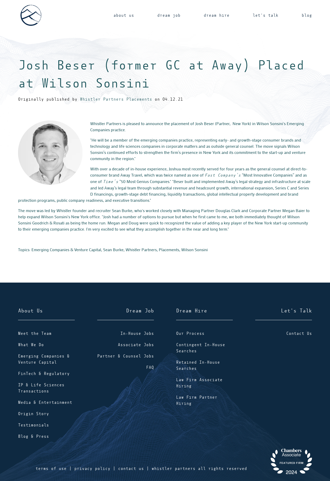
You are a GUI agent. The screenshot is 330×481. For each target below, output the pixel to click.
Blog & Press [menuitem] (33, 436)
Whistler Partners (141, 249)
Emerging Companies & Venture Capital (66, 249)
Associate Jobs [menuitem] (136, 344)
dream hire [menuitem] (216, 15)
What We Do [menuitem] (31, 344)
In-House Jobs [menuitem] (137, 333)
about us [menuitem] (123, 15)
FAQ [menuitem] (150, 367)
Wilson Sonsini (194, 249)
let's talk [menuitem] (265, 15)
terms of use (51, 468)
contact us (131, 468)
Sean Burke (122, 210)
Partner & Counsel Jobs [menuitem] (125, 356)
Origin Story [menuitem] (33, 413)
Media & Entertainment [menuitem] (45, 402)
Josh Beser (204, 123)
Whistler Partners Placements (116, 99)
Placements (169, 249)
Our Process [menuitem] (190, 333)
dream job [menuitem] (168, 15)
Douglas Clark (228, 210)
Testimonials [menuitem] (33, 425)
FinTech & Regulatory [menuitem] (44, 373)
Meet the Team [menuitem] (35, 333)
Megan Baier (293, 210)
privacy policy (92, 468)
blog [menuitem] (307, 15)
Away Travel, (131, 175)
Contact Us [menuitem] (299, 333)
